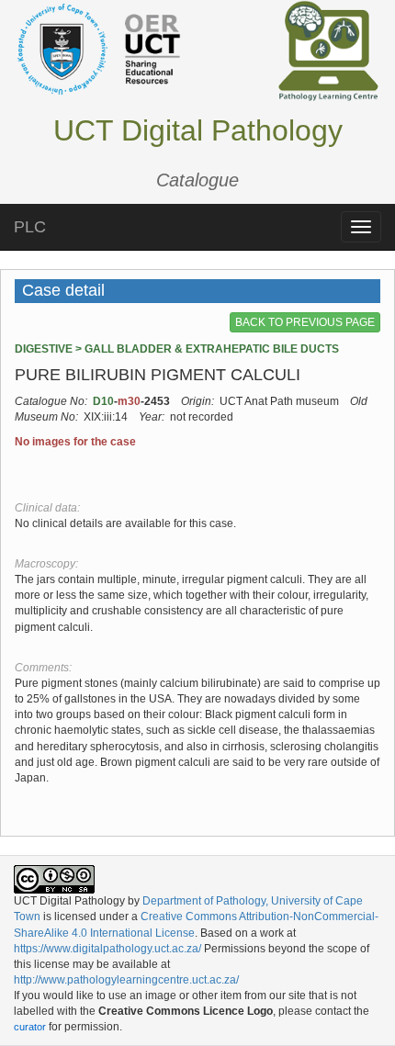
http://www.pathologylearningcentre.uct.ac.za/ (126, 979)
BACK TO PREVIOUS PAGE (305, 322)
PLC (30, 227)
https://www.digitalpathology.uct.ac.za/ (107, 948)
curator (30, 1026)
